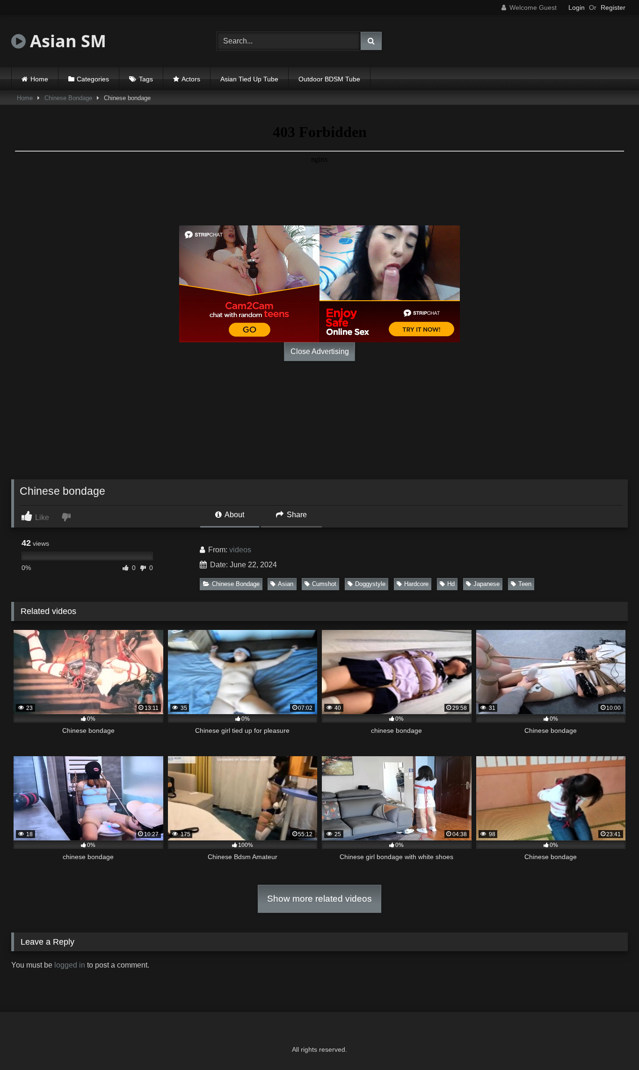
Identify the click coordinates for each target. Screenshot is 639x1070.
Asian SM (66, 40)
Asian (285, 583)
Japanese (486, 583)
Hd (451, 583)
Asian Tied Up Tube (249, 79)
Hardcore (416, 583)
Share (296, 515)
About (233, 515)
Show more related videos (319, 899)
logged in (69, 965)
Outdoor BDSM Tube (329, 79)
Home (39, 79)
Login (576, 7)
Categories (93, 79)
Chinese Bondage (68, 97)
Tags (146, 79)
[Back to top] (610, 1042)
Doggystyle (370, 583)
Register (613, 7)
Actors (191, 79)
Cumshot (324, 583)
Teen (524, 583)
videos (240, 550)
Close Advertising (319, 351)
